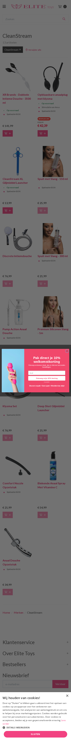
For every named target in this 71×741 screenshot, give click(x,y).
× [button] (67, 696)
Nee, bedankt (46, 381)
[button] (35, 727)
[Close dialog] (67, 351)
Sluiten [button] (35, 734)
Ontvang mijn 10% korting (47, 378)
